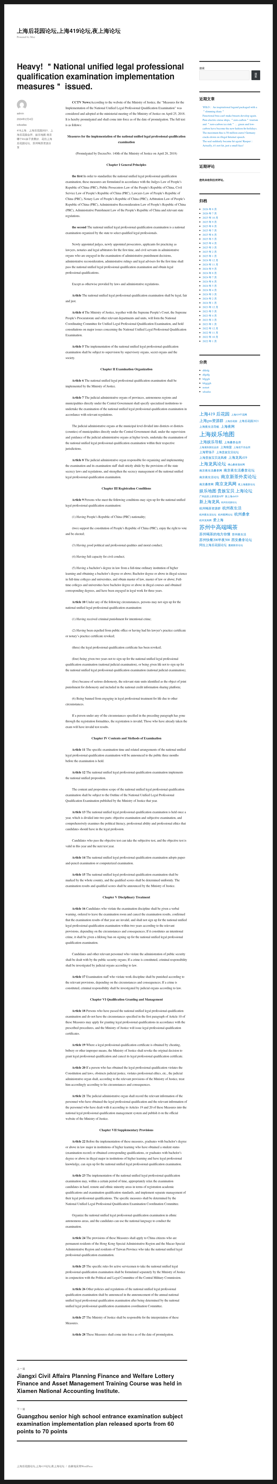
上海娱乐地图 (217, 434)
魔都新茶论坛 (235, 545)
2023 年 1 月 (210, 324)
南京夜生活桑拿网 (210, 470)
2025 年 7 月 (210, 230)
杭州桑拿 (242, 514)
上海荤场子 (207, 452)
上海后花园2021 (38, 130)
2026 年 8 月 (210, 209)
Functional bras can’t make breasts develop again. (230, 115)
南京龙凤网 (225, 483)
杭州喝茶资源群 (210, 508)
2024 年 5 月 (210, 286)
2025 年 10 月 (210, 217)
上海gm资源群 (211, 420)
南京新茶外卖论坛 (239, 476)
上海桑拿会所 (232, 442)
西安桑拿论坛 (241, 539)
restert (206, 387)
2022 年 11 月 (210, 332)
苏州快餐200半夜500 (214, 539)
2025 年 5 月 (210, 239)
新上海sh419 (231, 496)
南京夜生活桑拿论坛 (239, 470)
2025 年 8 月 (210, 226)
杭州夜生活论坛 (207, 514)
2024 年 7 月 (210, 277)
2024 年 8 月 (210, 273)
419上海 (21, 130)
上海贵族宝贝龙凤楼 (213, 457)
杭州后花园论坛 (229, 502)
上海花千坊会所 (241, 447)
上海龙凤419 (237, 457)
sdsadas (22, 125)
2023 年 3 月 (210, 320)
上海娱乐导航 (210, 441)
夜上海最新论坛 (246, 484)
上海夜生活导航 (209, 426)
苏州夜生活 (239, 534)
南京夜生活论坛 (209, 477)
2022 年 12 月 (210, 328)
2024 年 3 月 (210, 294)
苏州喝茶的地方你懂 (214, 534)
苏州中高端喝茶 (218, 526)
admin (20, 113)
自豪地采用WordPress (80, 1466)
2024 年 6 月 (210, 281)
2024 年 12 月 (210, 260)
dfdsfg (206, 370)
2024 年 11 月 (210, 264)
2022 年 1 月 (210, 341)
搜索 (202, 68)
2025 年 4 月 (210, 243)
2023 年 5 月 (210, 311)
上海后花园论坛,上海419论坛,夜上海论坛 (69, 30)
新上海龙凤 (209, 501)
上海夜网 (228, 426)
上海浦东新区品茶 (209, 447)
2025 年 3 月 (210, 247)
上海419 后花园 (214, 414)
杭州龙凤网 (205, 520)
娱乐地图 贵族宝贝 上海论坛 (225, 491)
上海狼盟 (226, 447)
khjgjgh (207, 383)
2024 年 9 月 (210, 269)
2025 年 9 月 (210, 222)
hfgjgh (206, 379)
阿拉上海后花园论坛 (213, 545)
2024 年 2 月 (210, 298)
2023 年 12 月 (210, 307)
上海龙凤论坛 (212, 464)
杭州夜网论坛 (225, 514)
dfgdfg (206, 374)
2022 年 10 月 (210, 337)
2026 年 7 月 (210, 213)
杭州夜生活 (232, 507)
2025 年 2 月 (210, 251)
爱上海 (218, 520)
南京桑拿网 (206, 484)
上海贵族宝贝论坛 (227, 452)
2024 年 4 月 (210, 290)
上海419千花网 (239, 414)
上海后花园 (231, 421)
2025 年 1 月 (210, 256)
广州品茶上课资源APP (211, 496)
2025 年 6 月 (210, 234)
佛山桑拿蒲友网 (236, 464)
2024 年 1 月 (210, 303)
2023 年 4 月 (210, 315)
